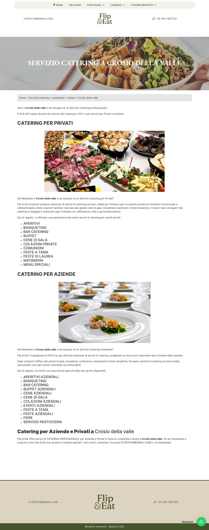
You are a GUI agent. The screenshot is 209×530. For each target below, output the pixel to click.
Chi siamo (75, 5)
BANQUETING (35, 227)
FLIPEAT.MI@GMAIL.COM (136, 442)
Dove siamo (94, 5)
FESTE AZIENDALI (38, 414)
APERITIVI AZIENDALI (41, 377)
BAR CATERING (36, 232)
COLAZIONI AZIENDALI (42, 401)
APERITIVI (31, 223)
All (86, 526)
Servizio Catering (39, 97)
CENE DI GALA (35, 240)
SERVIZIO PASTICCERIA (42, 422)
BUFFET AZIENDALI (39, 389)
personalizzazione (109, 211)
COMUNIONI (33, 248)
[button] (201, 521)
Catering (116, 5)
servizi (69, 204)
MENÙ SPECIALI (36, 264)
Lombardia (58, 97)
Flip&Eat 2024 (116, 526)
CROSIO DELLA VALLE (144, 62)
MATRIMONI (33, 260)
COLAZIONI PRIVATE (40, 244)
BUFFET (30, 236)
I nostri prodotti (142, 5)
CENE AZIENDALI (37, 393)
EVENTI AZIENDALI (39, 405)
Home (22, 97)
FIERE (28, 418)
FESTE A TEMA (35, 252)
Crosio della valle (46, 198)
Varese (71, 97)
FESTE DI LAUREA (38, 256)
